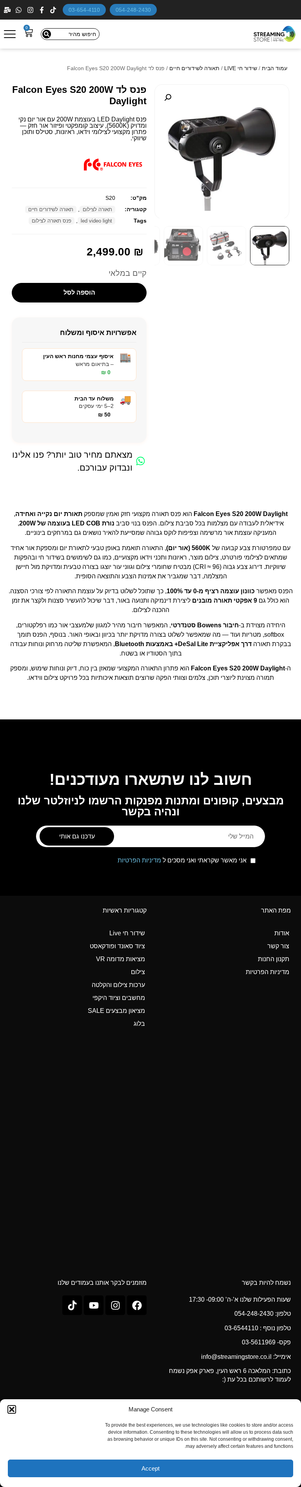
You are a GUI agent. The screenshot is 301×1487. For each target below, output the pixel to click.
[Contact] (8, 10)
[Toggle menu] (10, 34)
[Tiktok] (72, 1305)
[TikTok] (54, 10)
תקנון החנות (273, 959)
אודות (281, 933)
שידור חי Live (127, 933)
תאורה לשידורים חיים (194, 68)
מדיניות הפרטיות (139, 860)
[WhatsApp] (19, 10)
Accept (150, 1468)
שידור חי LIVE (240, 68)
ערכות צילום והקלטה (118, 985)
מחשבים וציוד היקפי (118, 997)
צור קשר (278, 946)
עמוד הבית (274, 68)
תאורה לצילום (97, 209)
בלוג (139, 1023)
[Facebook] (42, 10)
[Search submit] (46, 34)
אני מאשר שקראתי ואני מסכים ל (182, 860)
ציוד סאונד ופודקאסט (117, 946)
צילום (138, 972)
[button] (12, 1409)
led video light (96, 221)
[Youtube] (93, 1305)
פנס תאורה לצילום (51, 221)
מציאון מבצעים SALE (116, 1010)
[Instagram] (31, 10)
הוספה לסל (79, 292)
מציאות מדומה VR (120, 959)
